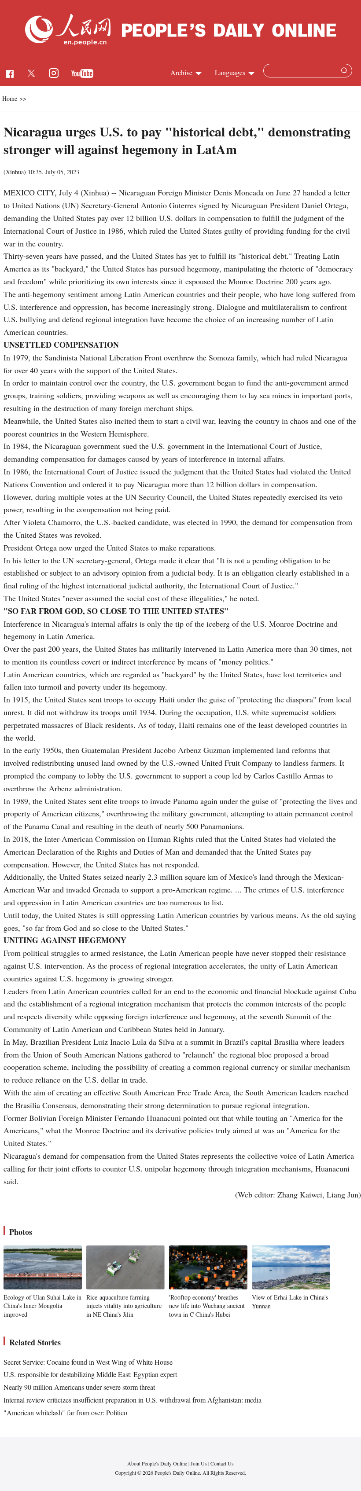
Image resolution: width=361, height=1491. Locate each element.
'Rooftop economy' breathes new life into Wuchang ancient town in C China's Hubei (207, 1305)
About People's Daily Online (157, 1463)
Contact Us (222, 1463)
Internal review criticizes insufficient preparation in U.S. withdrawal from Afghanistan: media (133, 1399)
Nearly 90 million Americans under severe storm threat (79, 1387)
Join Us (199, 1463)
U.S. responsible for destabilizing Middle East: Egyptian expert (90, 1374)
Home (9, 98)
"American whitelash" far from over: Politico (65, 1412)
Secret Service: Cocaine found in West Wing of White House (88, 1361)
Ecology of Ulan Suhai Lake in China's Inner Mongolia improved (42, 1305)
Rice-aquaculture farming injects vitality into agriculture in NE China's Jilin (124, 1305)
